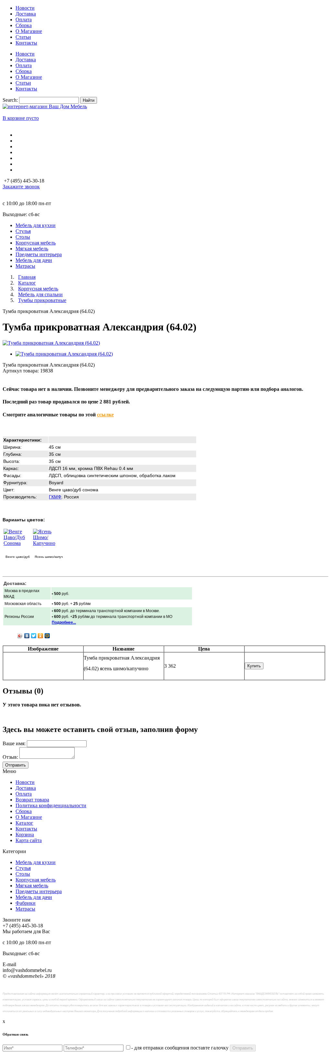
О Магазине (29, 31)
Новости (25, 8)
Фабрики (26, 903)
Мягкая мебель (32, 885)
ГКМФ (55, 496)
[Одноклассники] (40, 635)
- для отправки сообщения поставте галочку (180, 1047)
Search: (10, 100)
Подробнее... (64, 622)
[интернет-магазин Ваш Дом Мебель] (45, 106)
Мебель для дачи (34, 897)
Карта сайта (29, 840)
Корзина (25, 834)
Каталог (24, 823)
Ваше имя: (14, 743)
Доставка (26, 13)
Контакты (26, 43)
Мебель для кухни (36, 862)
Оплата (24, 19)
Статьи (23, 37)
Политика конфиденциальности (51, 805)
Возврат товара (32, 799)
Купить (254, 665)
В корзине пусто (21, 118)
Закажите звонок (21, 186)
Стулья (23, 868)
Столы (23, 874)
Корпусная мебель (36, 879)
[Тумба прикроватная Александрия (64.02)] (51, 343)
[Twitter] (33, 635)
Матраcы (25, 909)
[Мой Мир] (47, 635)
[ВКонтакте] (27, 635)
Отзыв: (10, 757)
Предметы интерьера (39, 891)
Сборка (24, 25)
